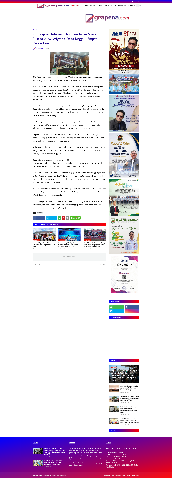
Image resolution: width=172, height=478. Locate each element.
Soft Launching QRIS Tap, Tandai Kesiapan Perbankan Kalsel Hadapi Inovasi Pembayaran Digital (68, 244)
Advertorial (109, 5)
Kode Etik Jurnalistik (133, 475)
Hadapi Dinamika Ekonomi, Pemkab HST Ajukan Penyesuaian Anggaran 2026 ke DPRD (129, 409)
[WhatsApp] (59, 218)
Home (87, 5)
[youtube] (135, 1)
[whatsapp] (116, 307)
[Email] (67, 218)
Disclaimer (107, 475)
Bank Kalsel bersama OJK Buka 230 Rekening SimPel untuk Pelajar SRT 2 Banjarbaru (129, 388)
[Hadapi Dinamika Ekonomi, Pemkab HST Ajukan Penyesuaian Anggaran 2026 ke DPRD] (114, 409)
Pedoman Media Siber (118, 475)
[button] (137, 5)
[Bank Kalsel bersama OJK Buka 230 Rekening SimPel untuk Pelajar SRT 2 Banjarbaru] (114, 388)
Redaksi (139, 5)
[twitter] (132, 1)
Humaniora (122, 5)
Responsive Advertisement (69, 256)
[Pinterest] (63, 218)
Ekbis (101, 5)
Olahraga (131, 5)
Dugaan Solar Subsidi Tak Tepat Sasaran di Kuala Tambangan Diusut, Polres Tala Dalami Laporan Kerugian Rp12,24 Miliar (54, 451)
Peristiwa (94, 5)
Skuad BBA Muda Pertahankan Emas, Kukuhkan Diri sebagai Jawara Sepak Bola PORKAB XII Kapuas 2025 (94, 244)
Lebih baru (37, 264)
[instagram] (132, 311)
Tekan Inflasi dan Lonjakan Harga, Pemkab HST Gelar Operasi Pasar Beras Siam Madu (129, 420)
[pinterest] (138, 1)
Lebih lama (102, 264)
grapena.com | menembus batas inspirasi (54, 475)
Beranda (35, 30)
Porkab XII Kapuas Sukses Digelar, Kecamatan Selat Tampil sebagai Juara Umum (44, 244)
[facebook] (129, 1)
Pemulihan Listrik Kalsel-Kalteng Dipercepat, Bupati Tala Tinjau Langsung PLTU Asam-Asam (53, 462)
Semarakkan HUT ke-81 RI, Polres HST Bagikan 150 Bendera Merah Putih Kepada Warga (129, 398)
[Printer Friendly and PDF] (75, 218)
